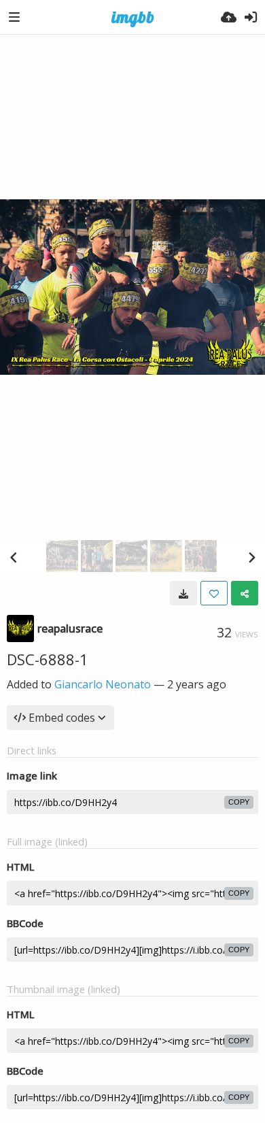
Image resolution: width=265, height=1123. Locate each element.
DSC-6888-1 (47, 659)
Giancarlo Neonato (102, 684)
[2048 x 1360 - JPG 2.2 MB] (183, 593)
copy (238, 802)
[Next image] (251, 557)
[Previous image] (13, 557)
